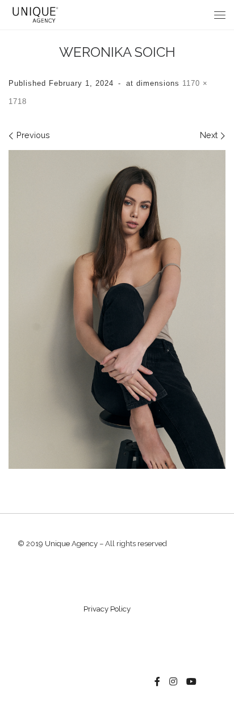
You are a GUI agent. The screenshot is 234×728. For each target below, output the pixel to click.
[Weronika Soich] (117, 309)
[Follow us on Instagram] (173, 682)
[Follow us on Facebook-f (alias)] (157, 682)
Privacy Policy (107, 609)
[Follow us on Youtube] (191, 682)
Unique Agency (71, 543)
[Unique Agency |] (34, 14)
